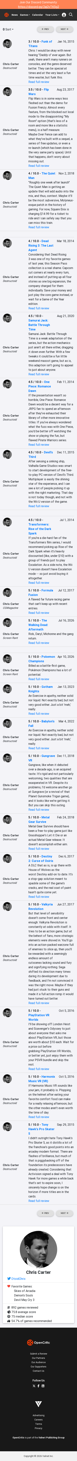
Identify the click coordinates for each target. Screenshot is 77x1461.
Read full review (38, 82)
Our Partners (38, 1358)
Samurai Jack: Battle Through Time (39, 325)
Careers (38, 1419)
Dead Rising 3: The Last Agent (40, 245)
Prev (46, 29)
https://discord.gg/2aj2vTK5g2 (38, 7)
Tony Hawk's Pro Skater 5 (41, 1129)
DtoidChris (18, 1279)
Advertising (38, 1415)
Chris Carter (11, 64)
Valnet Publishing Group (51, 1437)
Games (24, 14)
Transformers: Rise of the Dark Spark (39, 528)
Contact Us (38, 1370)
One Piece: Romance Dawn (39, 386)
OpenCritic (18, 1437)
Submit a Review (38, 1353)
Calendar (37, 14)
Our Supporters (38, 1366)
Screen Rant (10, 638)
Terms (38, 1424)
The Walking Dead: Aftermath (38, 625)
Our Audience (38, 1362)
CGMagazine (10, 608)
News (15, 14)
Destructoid (10, 68)
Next (63, 29)
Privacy (38, 1428)
